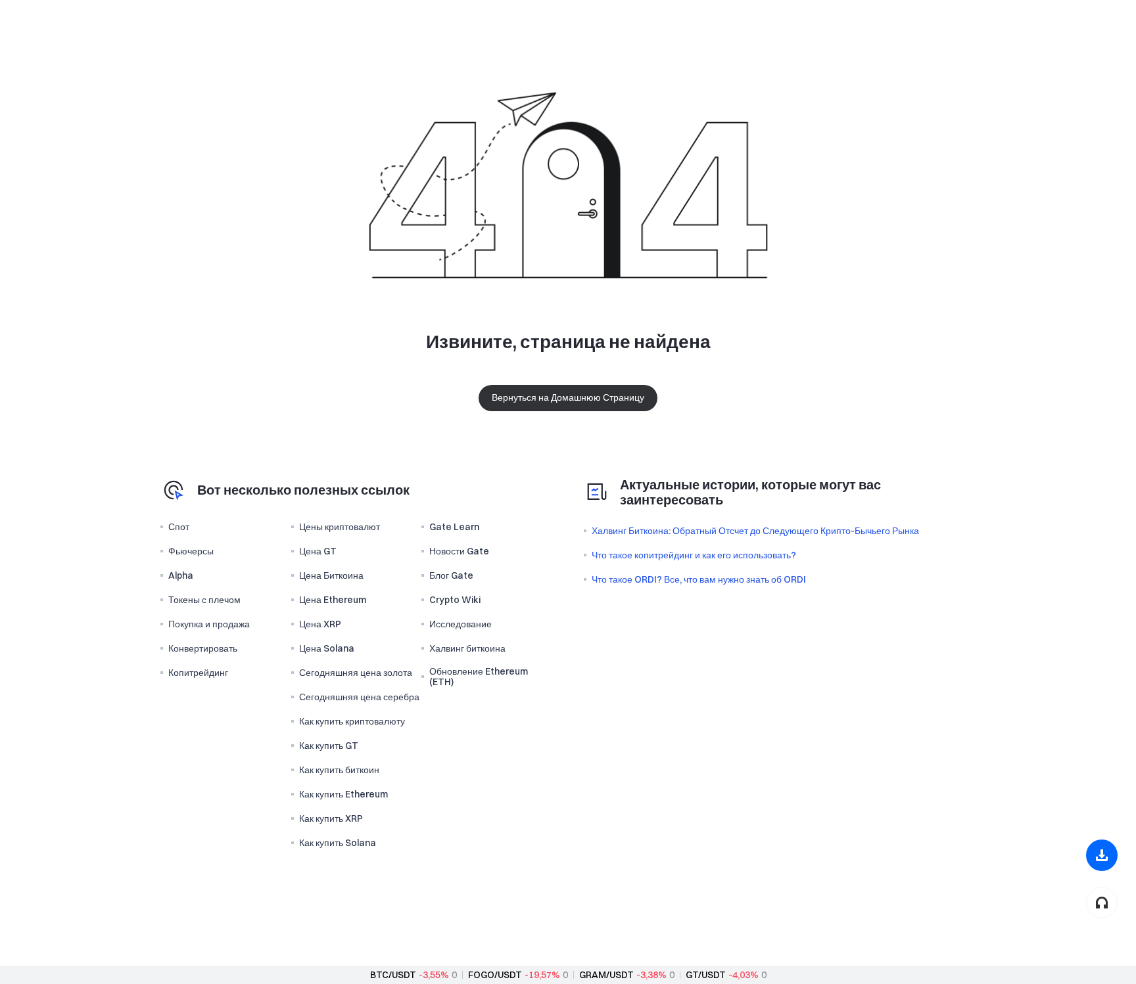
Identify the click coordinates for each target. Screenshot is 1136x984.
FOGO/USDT (495, 975)
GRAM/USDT (606, 975)
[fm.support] (1102, 902)
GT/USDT (706, 975)
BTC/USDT (393, 975)
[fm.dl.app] (1102, 855)
